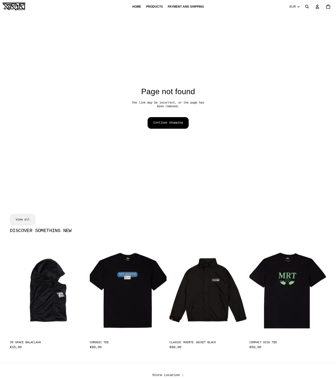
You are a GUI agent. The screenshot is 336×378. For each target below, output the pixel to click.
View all (23, 219)
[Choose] (158, 331)
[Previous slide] (256, 290)
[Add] (79, 331)
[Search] (307, 6)
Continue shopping (168, 123)
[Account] (317, 6)
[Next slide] (318, 290)
